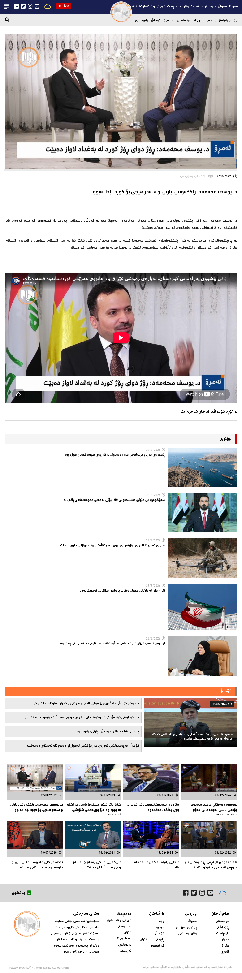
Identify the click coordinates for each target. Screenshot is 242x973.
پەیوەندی (141, 20)
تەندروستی (123, 926)
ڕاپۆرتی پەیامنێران (226, 20)
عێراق (225, 945)
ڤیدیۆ (195, 6)
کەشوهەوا (156, 945)
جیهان (225, 939)
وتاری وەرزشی (187, 933)
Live (64, 6)
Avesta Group (60, 968)
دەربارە (207, 20)
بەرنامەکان (184, 20)
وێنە (197, 20)
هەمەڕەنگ (174, 6)
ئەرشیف (125, 951)
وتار (186, 6)
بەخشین (168, 20)
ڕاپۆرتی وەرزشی (186, 927)
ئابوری (224, 952)
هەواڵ (222, 6)
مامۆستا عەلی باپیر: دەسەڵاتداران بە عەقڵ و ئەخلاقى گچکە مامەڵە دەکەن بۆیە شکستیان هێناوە (192, 736)
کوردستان (222, 921)
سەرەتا (233, 6)
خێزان (127, 932)
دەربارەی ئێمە (121, 938)
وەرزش (208, 6)
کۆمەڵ (155, 20)
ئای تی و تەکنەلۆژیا (152, 6)
